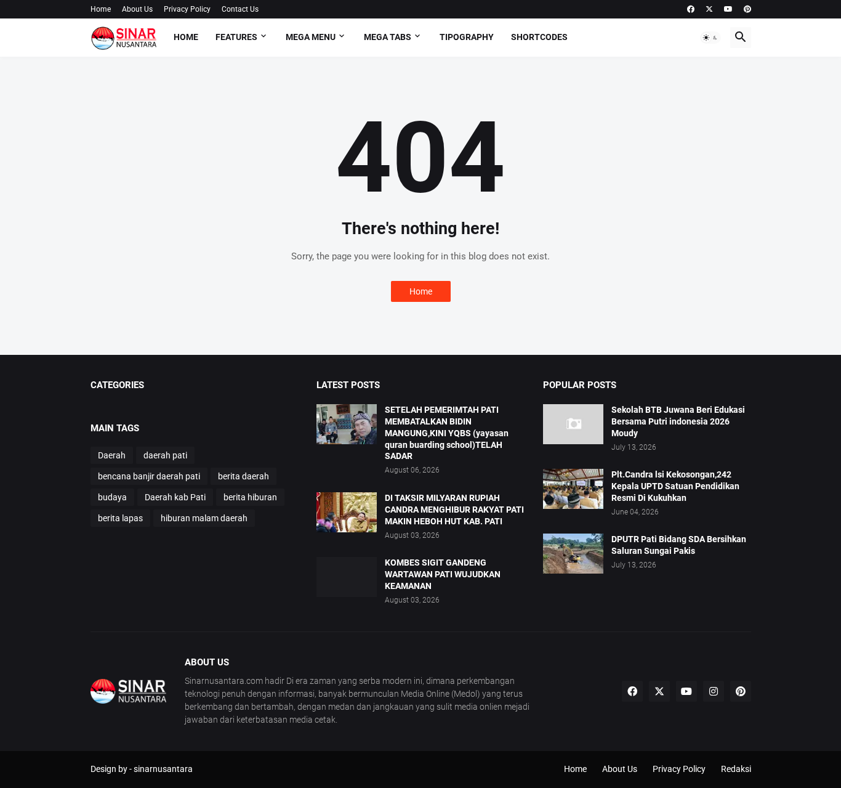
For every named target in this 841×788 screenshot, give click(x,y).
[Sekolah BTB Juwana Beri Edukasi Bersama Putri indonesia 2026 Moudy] (573, 424)
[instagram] (713, 691)
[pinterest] (747, 9)
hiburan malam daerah (204, 518)
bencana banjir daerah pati (149, 476)
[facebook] (690, 9)
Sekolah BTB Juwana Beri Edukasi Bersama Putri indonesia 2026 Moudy (678, 421)
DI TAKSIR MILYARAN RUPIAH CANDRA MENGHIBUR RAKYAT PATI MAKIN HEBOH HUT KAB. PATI (454, 509)
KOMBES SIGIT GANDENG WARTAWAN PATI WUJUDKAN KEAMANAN (443, 574)
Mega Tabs (387, 37)
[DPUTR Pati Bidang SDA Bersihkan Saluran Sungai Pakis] (573, 554)
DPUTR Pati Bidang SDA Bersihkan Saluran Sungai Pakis (678, 545)
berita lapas (120, 518)
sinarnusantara (163, 769)
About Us (137, 9)
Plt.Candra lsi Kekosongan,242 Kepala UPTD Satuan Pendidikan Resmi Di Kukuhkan (675, 486)
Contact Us (240, 9)
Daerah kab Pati (175, 497)
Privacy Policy (187, 9)
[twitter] (709, 9)
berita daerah (243, 476)
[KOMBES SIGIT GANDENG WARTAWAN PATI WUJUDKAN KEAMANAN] (346, 577)
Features (236, 37)
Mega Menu (311, 37)
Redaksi (736, 769)
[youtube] (728, 9)
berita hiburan (250, 497)
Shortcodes (539, 37)
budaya (112, 497)
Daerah (112, 455)
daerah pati (165, 455)
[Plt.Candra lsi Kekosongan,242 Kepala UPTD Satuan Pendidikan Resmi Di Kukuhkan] (573, 489)
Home (101, 9)
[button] (710, 37)
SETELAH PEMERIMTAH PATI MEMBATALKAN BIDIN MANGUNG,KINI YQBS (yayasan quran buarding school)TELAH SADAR (447, 433)
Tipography (467, 37)
